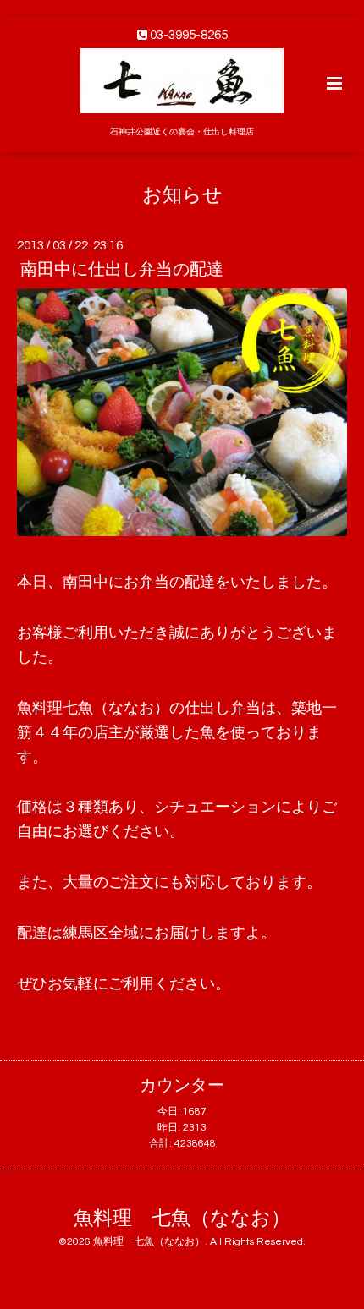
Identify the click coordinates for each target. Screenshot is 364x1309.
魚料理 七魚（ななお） (182, 1218)
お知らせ (182, 195)
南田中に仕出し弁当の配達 (121, 269)
